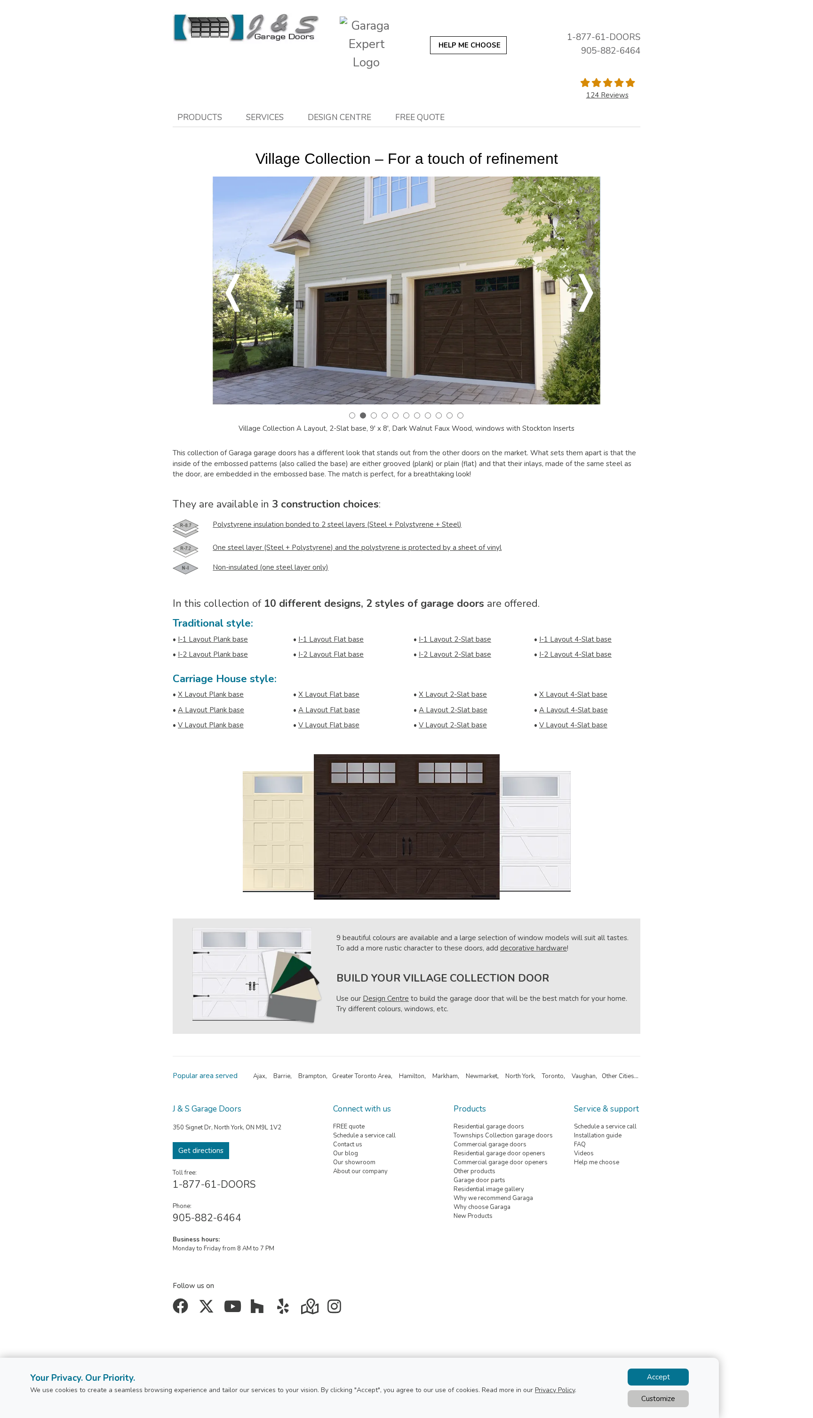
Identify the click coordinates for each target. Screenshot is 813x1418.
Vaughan (584, 1076)
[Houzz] (259, 1309)
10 (449, 415)
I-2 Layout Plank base (213, 654)
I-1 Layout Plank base (213, 639)
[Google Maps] (310, 1309)
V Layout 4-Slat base (573, 725)
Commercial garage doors (490, 1144)
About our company (360, 1171)
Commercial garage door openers (501, 1162)
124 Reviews (607, 95)
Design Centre (386, 998)
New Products (473, 1216)
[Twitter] (208, 1309)
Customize (658, 1398)
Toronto (553, 1076)
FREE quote (349, 1126)
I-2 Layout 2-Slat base (455, 654)
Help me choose (596, 1162)
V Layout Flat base (328, 725)
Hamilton (411, 1076)
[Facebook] (182, 1309)
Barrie (281, 1076)
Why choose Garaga (482, 1207)
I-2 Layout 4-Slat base (575, 654)
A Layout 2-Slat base (453, 710)
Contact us (347, 1144)
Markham (445, 1076)
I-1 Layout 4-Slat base (575, 639)
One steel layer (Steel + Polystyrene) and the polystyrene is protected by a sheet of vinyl (357, 547)
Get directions (200, 1150)
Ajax (259, 1076)
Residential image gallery (489, 1189)
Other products (474, 1171)
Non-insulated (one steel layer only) (270, 567)
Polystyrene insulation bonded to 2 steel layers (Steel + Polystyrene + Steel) (337, 524)
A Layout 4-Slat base (573, 710)
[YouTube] (233, 1309)
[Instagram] (336, 1309)
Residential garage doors (489, 1126)
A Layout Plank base (211, 710)
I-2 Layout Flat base (331, 654)
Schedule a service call (364, 1135)
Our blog (345, 1153)
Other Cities (618, 1076)
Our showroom (354, 1162)
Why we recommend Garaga (493, 1198)
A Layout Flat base (329, 710)
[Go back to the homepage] (246, 28)
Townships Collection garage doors (503, 1135)
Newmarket (481, 1076)
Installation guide (598, 1135)
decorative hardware (533, 948)
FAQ (580, 1144)
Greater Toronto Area (361, 1076)
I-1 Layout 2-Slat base (455, 639)
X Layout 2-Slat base (453, 694)
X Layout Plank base (211, 694)
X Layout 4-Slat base (573, 694)
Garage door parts (479, 1180)
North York (519, 1076)
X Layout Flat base (328, 694)
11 (460, 415)
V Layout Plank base (211, 725)
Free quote (420, 117)
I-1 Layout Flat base (331, 639)
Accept (658, 1377)
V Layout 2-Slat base (453, 725)
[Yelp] (285, 1309)
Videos (584, 1153)
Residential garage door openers (499, 1153)
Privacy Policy (555, 1390)
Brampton (312, 1076)
